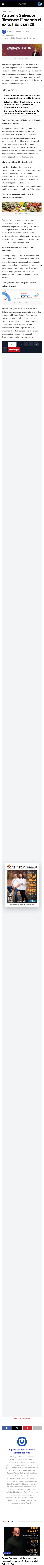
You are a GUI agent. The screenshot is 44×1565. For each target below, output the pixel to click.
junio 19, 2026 (10, 38)
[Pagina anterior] (5, 885)
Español (10, 11)
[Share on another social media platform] (37, 1428)
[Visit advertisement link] (22, 50)
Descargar (14, 349)
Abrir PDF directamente (22, 1418)
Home (4, 11)
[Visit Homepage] (22, 3)
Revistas (7, 1553)
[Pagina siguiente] (39, 885)
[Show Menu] (3, 3)
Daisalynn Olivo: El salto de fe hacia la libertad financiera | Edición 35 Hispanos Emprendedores (22, 104)
